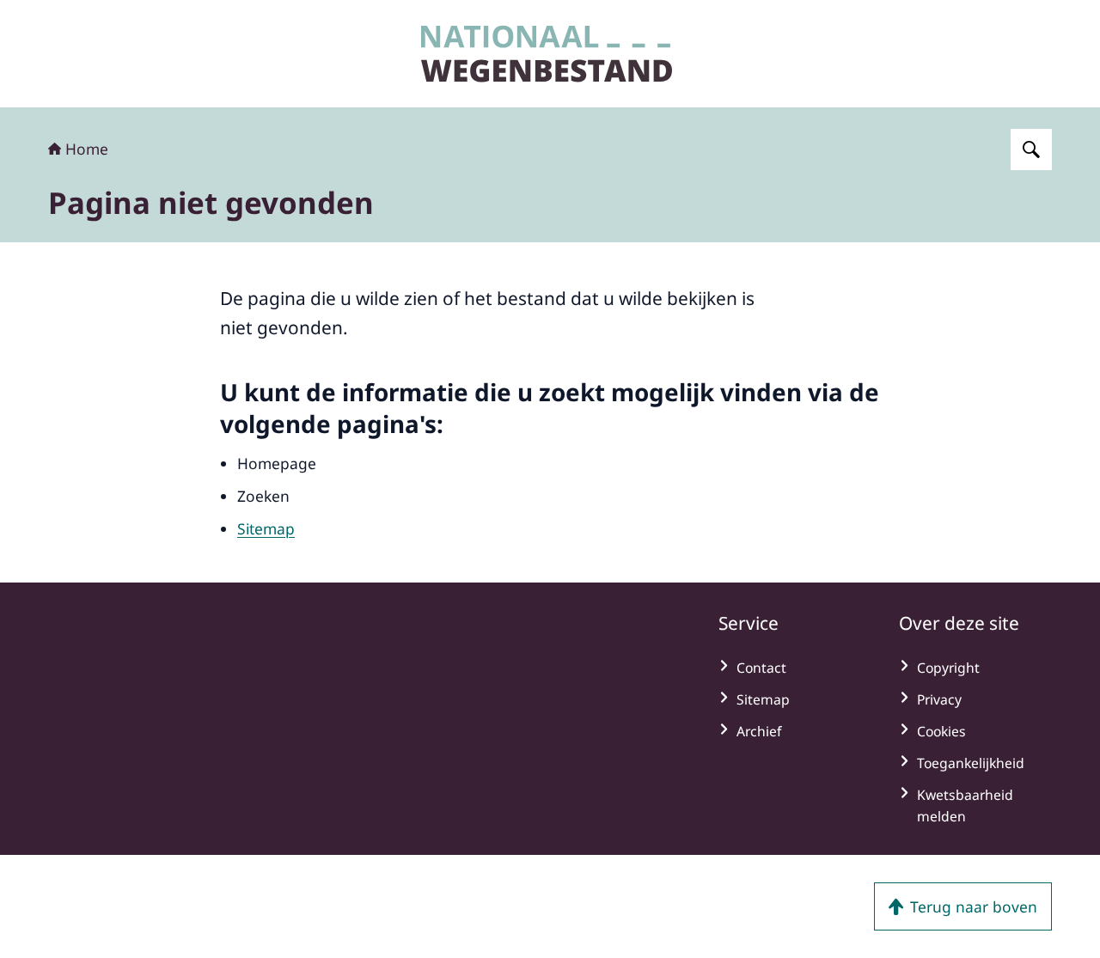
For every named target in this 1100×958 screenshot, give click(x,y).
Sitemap (266, 528)
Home (86, 148)
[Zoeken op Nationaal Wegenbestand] (1031, 149)
